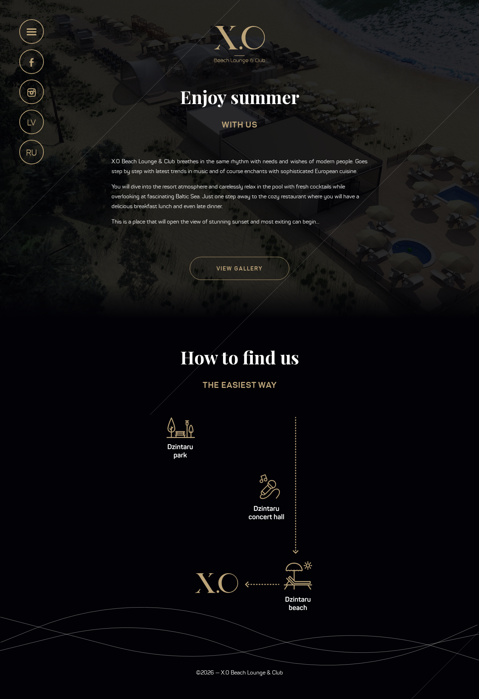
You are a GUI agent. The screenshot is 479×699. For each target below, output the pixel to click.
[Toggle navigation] (31, 31)
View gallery (239, 268)
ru (31, 153)
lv (31, 122)
